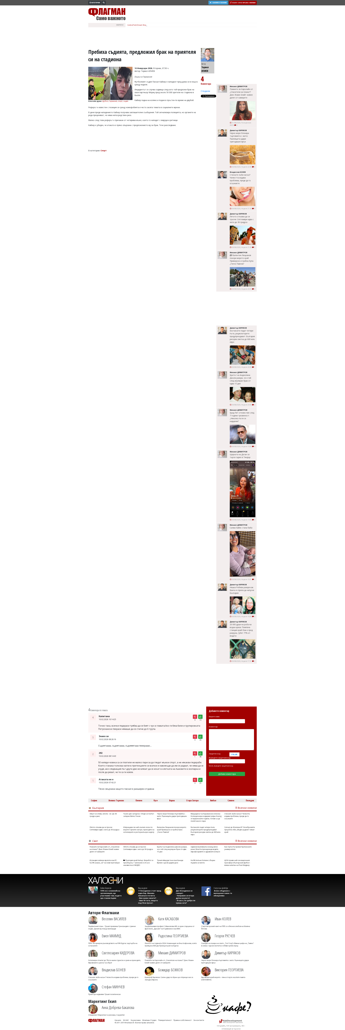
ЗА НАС (126, 1020)
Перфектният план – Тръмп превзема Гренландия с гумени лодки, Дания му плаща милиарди (112, 927)
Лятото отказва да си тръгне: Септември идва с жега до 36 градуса (242, 219)
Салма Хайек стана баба (241, 527)
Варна (172, 800)
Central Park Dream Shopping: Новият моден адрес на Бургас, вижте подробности (159, 25)
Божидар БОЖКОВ (170, 970)
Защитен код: (215, 753)
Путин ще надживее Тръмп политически (104, 994)
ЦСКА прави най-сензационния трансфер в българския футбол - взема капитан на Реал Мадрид (237, 862)
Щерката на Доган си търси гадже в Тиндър (240, 456)
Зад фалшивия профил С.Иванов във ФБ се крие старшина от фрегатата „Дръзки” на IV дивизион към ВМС (169, 927)
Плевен (139, 800)
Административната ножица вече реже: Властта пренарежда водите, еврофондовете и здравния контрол (205, 849)
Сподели (205, 91)
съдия (125, 101)
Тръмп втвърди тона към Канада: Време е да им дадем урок (170, 861)
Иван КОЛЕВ (223, 919)
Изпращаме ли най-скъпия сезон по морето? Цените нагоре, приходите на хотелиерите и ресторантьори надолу (138, 829)
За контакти (198, 1020)
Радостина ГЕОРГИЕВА (173, 936)
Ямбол (213, 800)
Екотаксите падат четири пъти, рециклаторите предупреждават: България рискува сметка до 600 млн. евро (242, 336)
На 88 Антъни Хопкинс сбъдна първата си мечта (203, 861)
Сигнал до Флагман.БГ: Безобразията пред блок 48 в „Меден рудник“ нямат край (239, 829)
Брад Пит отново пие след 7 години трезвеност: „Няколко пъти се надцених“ (242, 416)
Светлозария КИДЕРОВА (118, 953)
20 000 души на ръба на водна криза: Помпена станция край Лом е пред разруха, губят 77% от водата (241, 630)
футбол (105, 101)
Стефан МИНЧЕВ (113, 987)
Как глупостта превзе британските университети (238, 848)
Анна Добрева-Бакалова (118, 1007)
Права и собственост (182, 1020)
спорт (120, 101)
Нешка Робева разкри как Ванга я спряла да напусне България (242, 590)
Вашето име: (214, 716)
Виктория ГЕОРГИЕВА (229, 970)
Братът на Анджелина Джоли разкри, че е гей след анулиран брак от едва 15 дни (240, 379)
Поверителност (165, 1020)
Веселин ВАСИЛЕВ (114, 919)
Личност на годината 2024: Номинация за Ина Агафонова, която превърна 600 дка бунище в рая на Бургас (171, 944)
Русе (156, 800)
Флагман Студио (149, 1020)
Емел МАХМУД (111, 936)
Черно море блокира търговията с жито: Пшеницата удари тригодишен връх (239, 137)
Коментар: (213, 726)
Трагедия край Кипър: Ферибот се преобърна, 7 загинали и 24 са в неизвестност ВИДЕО (138, 862)
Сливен (231, 800)
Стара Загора (192, 800)
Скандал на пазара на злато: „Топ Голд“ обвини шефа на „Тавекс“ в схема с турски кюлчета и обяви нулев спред (227, 944)
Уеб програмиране (233, 1026)
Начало (118, 1020)
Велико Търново (116, 800)
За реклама (136, 1020)
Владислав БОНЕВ (113, 970)
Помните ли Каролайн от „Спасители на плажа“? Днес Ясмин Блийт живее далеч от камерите (241, 93)
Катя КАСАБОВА (168, 919)
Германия (113, 101)
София (94, 800)
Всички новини (247, 807)
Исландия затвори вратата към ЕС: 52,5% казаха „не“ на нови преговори (105, 861)
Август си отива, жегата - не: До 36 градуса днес (103, 815)
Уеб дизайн (221, 1026)
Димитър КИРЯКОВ (227, 953)
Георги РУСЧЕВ (225, 936)
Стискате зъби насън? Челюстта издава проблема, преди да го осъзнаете (240, 179)
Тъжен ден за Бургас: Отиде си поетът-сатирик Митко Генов (138, 815)
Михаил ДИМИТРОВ (172, 953)
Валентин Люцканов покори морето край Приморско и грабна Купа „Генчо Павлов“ (241, 259)
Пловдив (250, 800)
